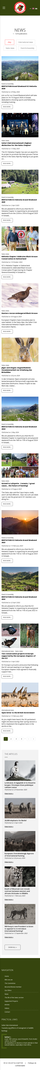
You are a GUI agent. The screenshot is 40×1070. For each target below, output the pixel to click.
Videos (7, 1008)
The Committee (10, 983)
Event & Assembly (27, 48)
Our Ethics (8, 990)
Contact (7, 1012)
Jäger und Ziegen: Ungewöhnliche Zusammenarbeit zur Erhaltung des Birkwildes (17, 370)
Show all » (12, 947)
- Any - (9, 42)
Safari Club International (10, 1025)
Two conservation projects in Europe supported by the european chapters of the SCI (19, 656)
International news (25, 42)
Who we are (9, 980)
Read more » (7, 107)
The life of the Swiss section (14, 997)
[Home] (20, 7)
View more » (9, 794)
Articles (7, 1005)
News (6, 994)
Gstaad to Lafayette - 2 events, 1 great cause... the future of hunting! (18, 484)
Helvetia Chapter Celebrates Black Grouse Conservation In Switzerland (20, 257)
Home (7, 976)
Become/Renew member (13, 987)
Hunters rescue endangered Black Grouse (20, 313)
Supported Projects (11, 1001)
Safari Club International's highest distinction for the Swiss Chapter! (16, 144)
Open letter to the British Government (18, 713)
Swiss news (10, 48)
